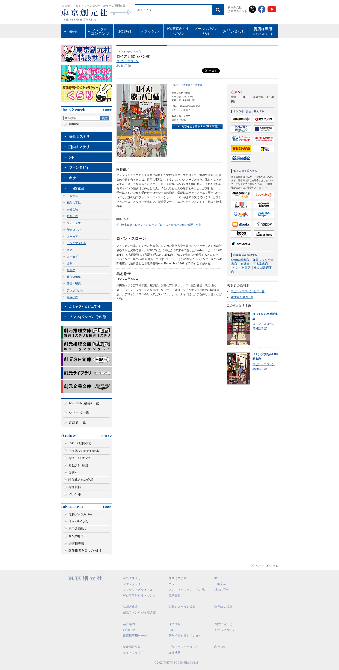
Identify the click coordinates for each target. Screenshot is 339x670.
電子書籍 (175, 595)
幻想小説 (72, 216)
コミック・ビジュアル (138, 589)
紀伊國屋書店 (240, 260)
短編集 (71, 270)
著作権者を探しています (185, 635)
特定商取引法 (132, 647)
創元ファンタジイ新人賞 (139, 612)
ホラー (173, 584)
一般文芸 (72, 196)
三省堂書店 (260, 264)
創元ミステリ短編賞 (182, 607)
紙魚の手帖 (74, 202)
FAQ (171, 630)
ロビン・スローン (127, 61)
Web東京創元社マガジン (178, 31)
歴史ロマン (74, 229)
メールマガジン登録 (206, 31)
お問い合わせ (234, 31)
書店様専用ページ (135, 635)
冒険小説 (72, 297)
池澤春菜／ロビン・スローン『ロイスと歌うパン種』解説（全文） (162, 224)
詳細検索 (175, 652)
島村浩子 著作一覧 (242, 297)
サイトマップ (132, 652)
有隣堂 (245, 264)
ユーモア (72, 236)
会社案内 (129, 624)
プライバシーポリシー (184, 647)
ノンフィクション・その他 (187, 589)
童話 (69, 250)
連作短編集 (74, 276)
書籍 (73, 31)
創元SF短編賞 (223, 607)
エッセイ (72, 256)
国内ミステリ (178, 578)
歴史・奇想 (74, 223)
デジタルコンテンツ (100, 31)
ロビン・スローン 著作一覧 (248, 291)
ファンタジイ (132, 584)
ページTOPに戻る (267, 566)
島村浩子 (122, 65)
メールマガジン (224, 630)
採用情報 (175, 624)
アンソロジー (75, 290)
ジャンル (151, 31)
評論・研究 (74, 283)
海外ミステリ (132, 578)
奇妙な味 (72, 209)
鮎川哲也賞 (130, 607)
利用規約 (220, 647)
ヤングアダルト (76, 243)
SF (215, 578)
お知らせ (125, 31)
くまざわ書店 (241, 267)
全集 (69, 263)
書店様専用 (262, 31)
